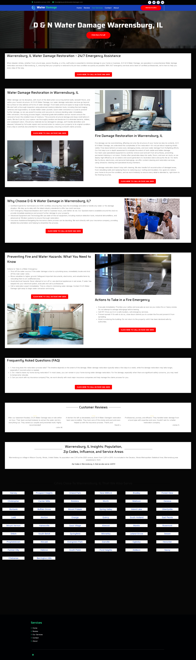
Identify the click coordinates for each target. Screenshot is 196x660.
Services (36, 622)
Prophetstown (13, 542)
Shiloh (13, 533)
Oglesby (137, 542)
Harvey (13, 493)
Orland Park (75, 493)
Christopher (13, 501)
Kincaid (44, 542)
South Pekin (75, 550)
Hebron (44, 550)
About (116, 8)
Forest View (167, 493)
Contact (108, 8)
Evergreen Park (75, 542)
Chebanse (13, 558)
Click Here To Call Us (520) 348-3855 (93, 74)
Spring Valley (105, 509)
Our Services (97, 8)
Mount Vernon (13, 525)
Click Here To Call (98, 35)
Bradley (136, 493)
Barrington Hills (44, 558)
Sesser (167, 533)
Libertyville (167, 509)
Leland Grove (136, 533)
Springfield (75, 533)
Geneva (167, 501)
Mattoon (137, 501)
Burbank (13, 509)
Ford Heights (106, 550)
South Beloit (44, 533)
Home (79, 8)
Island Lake (136, 509)
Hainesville (44, 525)
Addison (136, 550)
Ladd (13, 517)
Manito (136, 525)
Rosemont (167, 525)
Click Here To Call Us (150, 7)
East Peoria (167, 517)
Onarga (75, 517)
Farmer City (13, 550)
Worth (106, 501)
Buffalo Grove (44, 509)
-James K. (176, 425)
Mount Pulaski (75, 509)
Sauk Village (75, 525)
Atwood (105, 525)
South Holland (136, 517)
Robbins (75, 501)
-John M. (59, 427)
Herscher (167, 542)
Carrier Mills (44, 501)
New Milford (106, 493)
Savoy (167, 550)
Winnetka (105, 533)
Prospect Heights (44, 493)
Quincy (105, 517)
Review (87, 8)
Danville (106, 542)
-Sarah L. (117, 425)
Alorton (44, 517)
